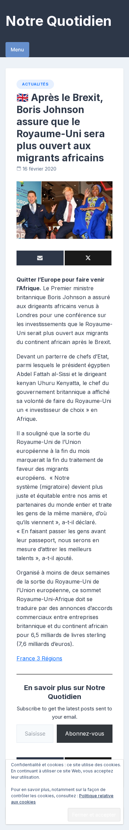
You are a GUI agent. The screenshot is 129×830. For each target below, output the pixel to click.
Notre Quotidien (58, 20)
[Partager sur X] (88, 258)
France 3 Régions (39, 658)
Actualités (35, 84)
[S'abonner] (40, 258)
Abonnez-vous (84, 733)
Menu (17, 49)
